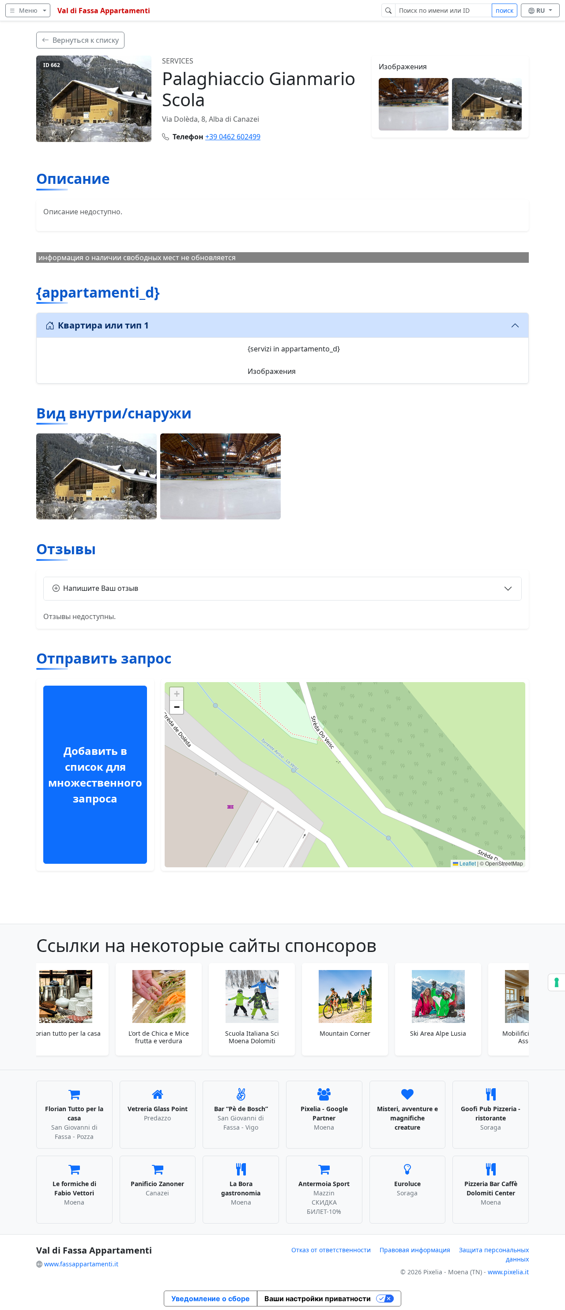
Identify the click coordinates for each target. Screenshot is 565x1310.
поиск (504, 10)
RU (541, 10)
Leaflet (467, 863)
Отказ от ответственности (331, 1250)
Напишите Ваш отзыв (100, 588)
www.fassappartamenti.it (81, 1264)
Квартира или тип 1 (103, 325)
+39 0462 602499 (232, 137)
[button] (345, 766)
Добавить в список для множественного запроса (95, 774)
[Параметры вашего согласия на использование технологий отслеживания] (556, 982)
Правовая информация (415, 1250)
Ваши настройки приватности (317, 1298)
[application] (345, 774)
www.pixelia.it (508, 1272)
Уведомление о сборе (210, 1298)
